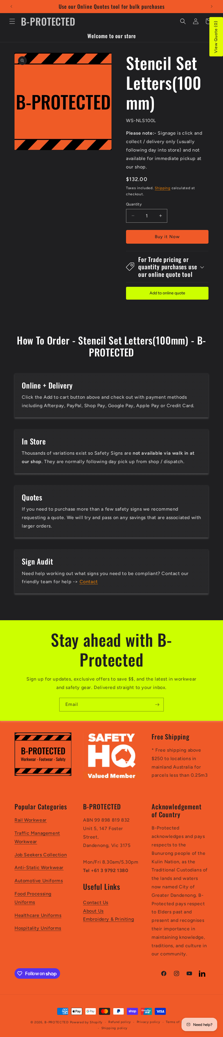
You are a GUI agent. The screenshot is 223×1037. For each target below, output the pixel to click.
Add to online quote (167, 293)
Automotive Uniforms (39, 880)
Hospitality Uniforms (38, 928)
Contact (89, 581)
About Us (93, 911)
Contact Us (95, 902)
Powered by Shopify (86, 1022)
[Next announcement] (211, 6)
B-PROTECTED (56, 1022)
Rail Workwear (31, 820)
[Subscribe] (157, 704)
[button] (12, 21)
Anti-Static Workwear (39, 867)
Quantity (134, 204)
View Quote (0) (215, 37)
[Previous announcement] (11, 6)
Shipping (162, 188)
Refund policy (119, 1022)
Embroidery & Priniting (108, 919)
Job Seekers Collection (41, 854)
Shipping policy (114, 1028)
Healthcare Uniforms (38, 915)
